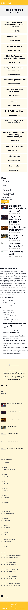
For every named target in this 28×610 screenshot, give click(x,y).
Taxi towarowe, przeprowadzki (14, 80)
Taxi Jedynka (14, 166)
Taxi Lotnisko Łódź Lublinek (8, 588)
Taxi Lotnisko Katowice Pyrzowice (10, 560)
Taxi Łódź (3, 481)
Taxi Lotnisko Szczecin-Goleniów (9, 574)
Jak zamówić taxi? (16, 253)
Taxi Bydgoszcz (5, 464)
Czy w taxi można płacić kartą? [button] (11, 332)
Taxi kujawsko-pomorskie (8, 513)
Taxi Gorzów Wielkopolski (8, 469)
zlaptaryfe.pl (14, 604)
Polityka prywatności (14, 606)
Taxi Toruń (4, 495)
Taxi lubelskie (4, 516)
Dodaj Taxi (8, 194)
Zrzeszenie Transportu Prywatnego (14, 90)
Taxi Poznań (4, 488)
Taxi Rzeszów (4, 490)
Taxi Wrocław (4, 499)
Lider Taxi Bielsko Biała (14, 146)
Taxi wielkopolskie (6, 541)
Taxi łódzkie (4, 546)
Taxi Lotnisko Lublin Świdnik (8, 564)
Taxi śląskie (4, 534)
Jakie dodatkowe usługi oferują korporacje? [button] (15, 347)
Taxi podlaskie (5, 529)
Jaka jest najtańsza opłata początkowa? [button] (14, 340)
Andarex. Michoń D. (14, 37)
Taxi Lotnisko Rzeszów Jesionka (9, 569)
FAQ (5, 185)
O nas (6, 181)
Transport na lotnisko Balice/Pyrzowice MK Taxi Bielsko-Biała (14, 25)
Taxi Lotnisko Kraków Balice (8, 562)
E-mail (5, 595)
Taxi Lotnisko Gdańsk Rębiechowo (9, 557)
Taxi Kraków (4, 476)
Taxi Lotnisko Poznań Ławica (8, 571)
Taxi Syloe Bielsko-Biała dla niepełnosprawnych (14, 69)
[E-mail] (2, 596)
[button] (25, 2)
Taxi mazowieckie (5, 520)
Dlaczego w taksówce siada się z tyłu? (17, 208)
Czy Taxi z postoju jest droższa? (15, 219)
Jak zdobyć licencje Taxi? (16, 244)
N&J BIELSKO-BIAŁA (14, 46)
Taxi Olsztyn (4, 483)
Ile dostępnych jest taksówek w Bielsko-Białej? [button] (14, 326)
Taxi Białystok (5, 462)
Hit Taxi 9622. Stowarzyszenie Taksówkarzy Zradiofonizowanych (14, 135)
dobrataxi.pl (8, 602)
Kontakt (7, 190)
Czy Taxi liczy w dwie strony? (17, 228)
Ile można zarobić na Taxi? (12, 441)
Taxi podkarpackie (5, 527)
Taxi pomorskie (5, 532)
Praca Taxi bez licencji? (17, 236)
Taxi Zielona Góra (5, 502)
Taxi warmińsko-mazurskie (8, 539)
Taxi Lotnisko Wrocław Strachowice (10, 583)
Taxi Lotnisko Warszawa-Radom (9, 581)
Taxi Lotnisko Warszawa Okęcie (9, 578)
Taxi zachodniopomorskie (7, 544)
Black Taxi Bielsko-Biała (14, 111)
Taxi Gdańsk (4, 467)
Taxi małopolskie (5, 522)
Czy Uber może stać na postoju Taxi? (15, 448)
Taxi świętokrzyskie (6, 537)
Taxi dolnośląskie (6, 511)
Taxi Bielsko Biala (14, 156)
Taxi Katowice (4, 471)
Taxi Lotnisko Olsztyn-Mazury (9, 567)
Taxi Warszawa (5, 497)
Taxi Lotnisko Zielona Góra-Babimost (10, 585)
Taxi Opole (4, 485)
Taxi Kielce (4, 474)
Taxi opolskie (4, 525)
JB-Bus (14, 101)
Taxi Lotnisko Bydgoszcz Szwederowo (11, 555)
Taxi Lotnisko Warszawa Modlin (9, 576)
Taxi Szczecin (4, 492)
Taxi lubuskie (4, 518)
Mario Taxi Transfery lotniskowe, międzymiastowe (14, 57)
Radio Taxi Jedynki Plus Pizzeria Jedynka (14, 122)
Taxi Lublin (4, 478)
